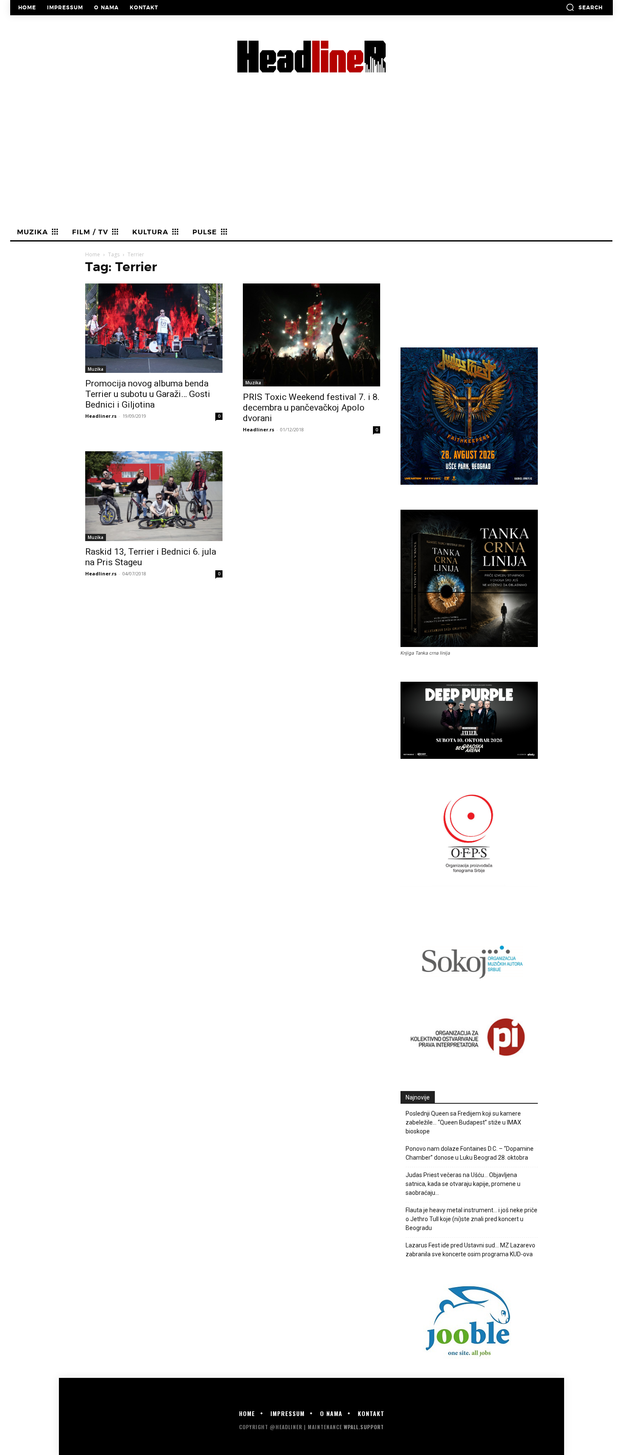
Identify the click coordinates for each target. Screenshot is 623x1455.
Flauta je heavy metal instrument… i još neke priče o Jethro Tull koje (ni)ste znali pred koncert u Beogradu (471, 1219)
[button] (584, 7)
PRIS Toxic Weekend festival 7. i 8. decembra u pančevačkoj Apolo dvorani (311, 407)
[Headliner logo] (311, 56)
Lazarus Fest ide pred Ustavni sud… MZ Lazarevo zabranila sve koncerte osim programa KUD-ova (470, 1250)
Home (92, 254)
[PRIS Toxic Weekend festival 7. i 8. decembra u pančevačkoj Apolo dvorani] (311, 334)
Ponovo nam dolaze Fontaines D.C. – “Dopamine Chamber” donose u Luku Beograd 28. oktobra (470, 1153)
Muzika (95, 369)
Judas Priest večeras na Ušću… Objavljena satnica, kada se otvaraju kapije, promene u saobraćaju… (463, 1184)
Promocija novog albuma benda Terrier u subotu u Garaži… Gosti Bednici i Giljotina (147, 394)
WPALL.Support (364, 1426)
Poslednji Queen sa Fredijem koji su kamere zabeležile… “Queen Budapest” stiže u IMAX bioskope (463, 1122)
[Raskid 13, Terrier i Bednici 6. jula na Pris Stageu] (153, 496)
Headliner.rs (101, 416)
